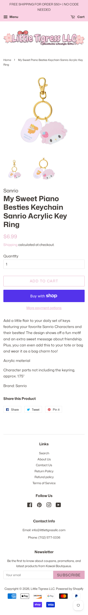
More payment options (44, 307)
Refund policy (44, 477)
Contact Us (44, 465)
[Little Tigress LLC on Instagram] (48, 506)
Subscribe (69, 575)
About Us (44, 459)
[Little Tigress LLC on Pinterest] (39, 506)
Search (44, 453)
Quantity (10, 256)
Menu (13, 17)
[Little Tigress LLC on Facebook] (29, 506)
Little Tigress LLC (43, 588)
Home (7, 60)
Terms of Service (44, 483)
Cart (81, 17)
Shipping (10, 244)
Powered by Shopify (69, 588)
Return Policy (44, 471)
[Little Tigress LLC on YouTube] (58, 506)
